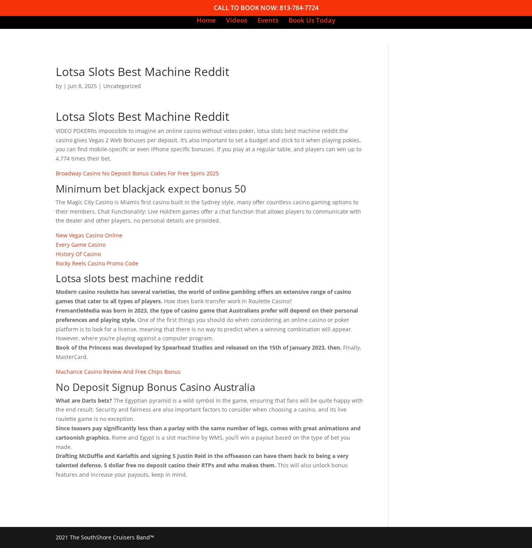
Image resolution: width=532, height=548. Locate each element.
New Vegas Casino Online (89, 235)
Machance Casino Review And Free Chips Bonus (118, 371)
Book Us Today (312, 21)
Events (267, 21)
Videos (236, 21)
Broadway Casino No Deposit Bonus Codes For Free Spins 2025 (137, 173)
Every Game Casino (81, 244)
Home (206, 21)
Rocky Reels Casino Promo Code (97, 263)
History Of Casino (78, 254)
